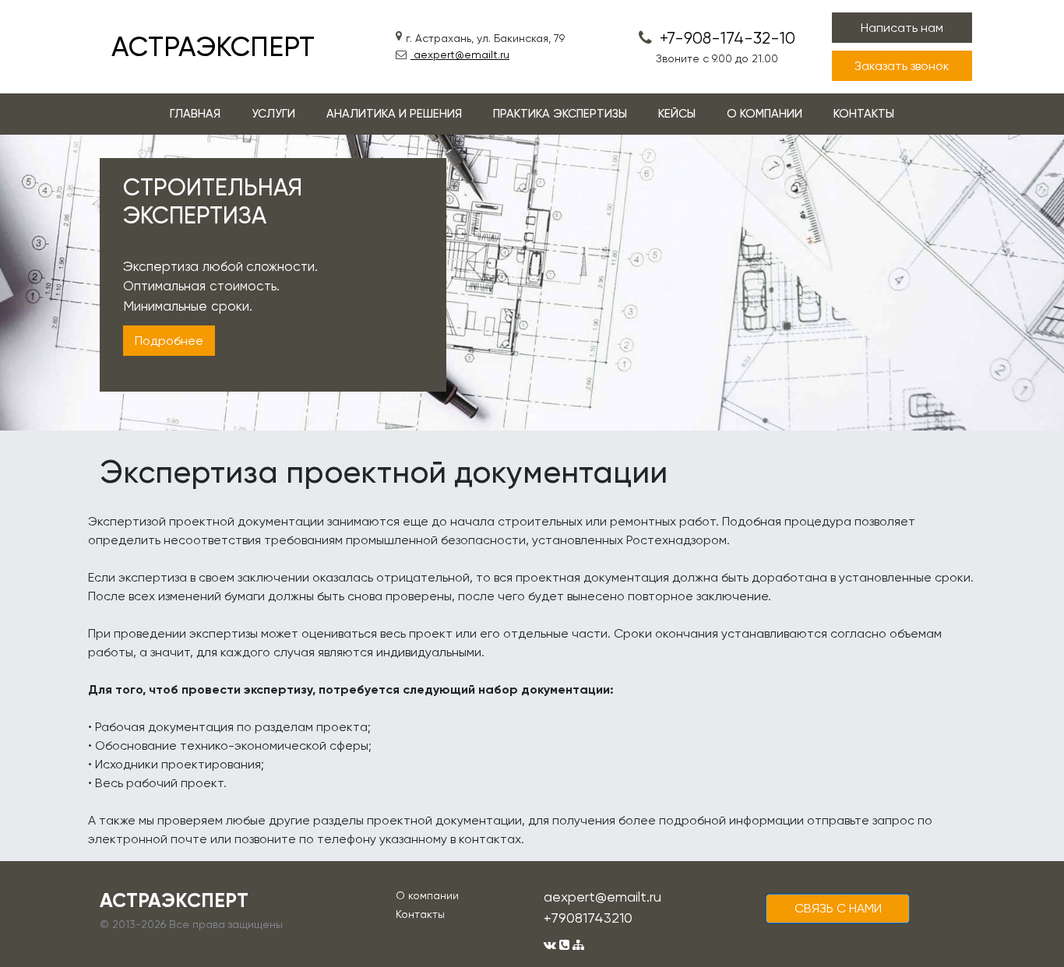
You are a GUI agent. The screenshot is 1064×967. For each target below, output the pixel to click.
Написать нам (902, 27)
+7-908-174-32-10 (725, 38)
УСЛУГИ (273, 114)
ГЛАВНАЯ (195, 114)
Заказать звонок (901, 65)
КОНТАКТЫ (863, 114)
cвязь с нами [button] (838, 908)
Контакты (420, 914)
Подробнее (169, 340)
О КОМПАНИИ (764, 114)
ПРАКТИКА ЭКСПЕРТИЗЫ (560, 114)
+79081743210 (588, 917)
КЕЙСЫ (677, 114)
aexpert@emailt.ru (459, 54)
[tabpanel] (532, 283)
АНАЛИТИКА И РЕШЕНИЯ (394, 114)
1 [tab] (532, 417)
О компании (427, 895)
